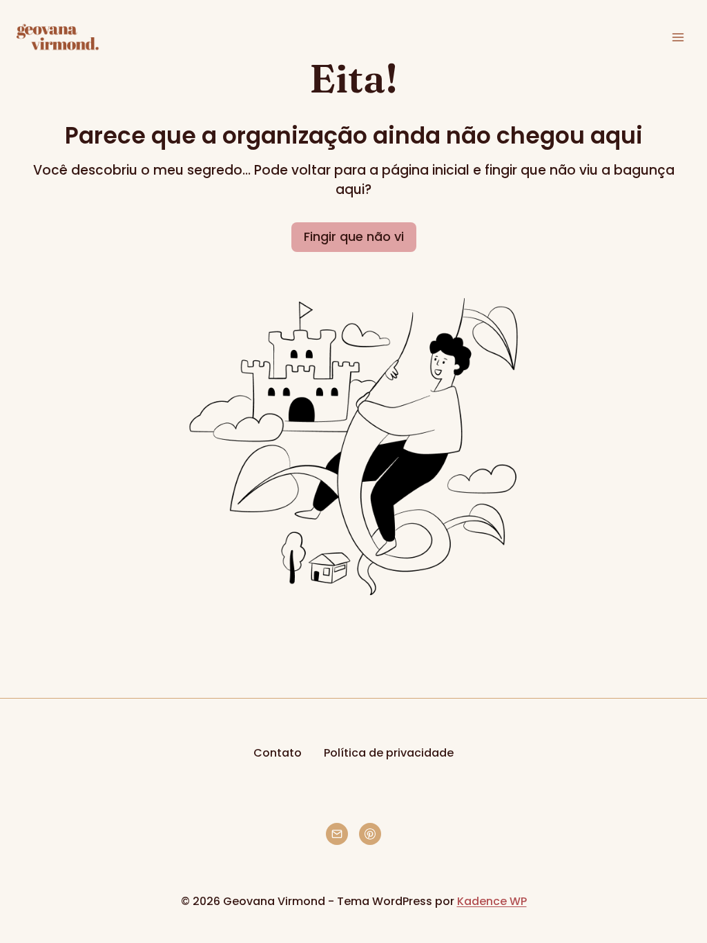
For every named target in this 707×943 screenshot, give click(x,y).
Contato (277, 753)
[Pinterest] (370, 834)
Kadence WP (492, 901)
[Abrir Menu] (677, 37)
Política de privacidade (389, 753)
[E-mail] (337, 834)
